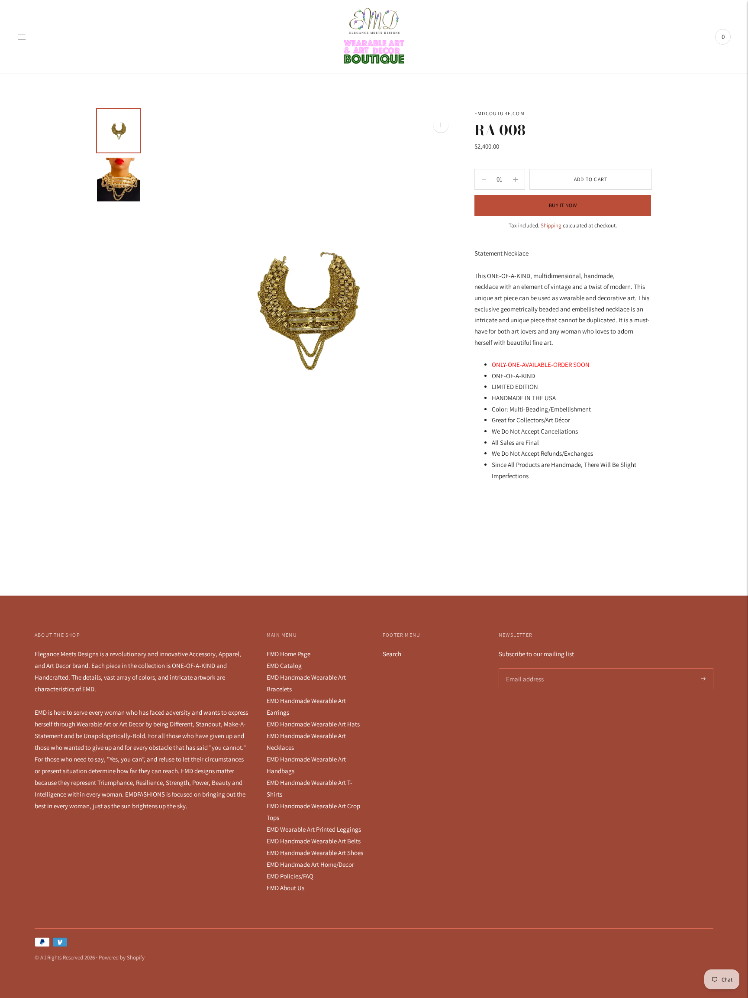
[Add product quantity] (484, 179)
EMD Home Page (288, 654)
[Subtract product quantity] (515, 179)
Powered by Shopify (122, 957)
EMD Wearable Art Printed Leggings (314, 829)
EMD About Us (285, 888)
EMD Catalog (284, 665)
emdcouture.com (499, 113)
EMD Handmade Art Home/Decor (310, 864)
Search (392, 654)
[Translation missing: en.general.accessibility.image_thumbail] (118, 130)
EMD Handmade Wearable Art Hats (313, 724)
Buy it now (563, 205)
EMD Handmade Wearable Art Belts (314, 841)
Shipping (551, 225)
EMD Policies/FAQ (290, 876)
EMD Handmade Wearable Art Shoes (315, 853)
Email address (523, 668)
